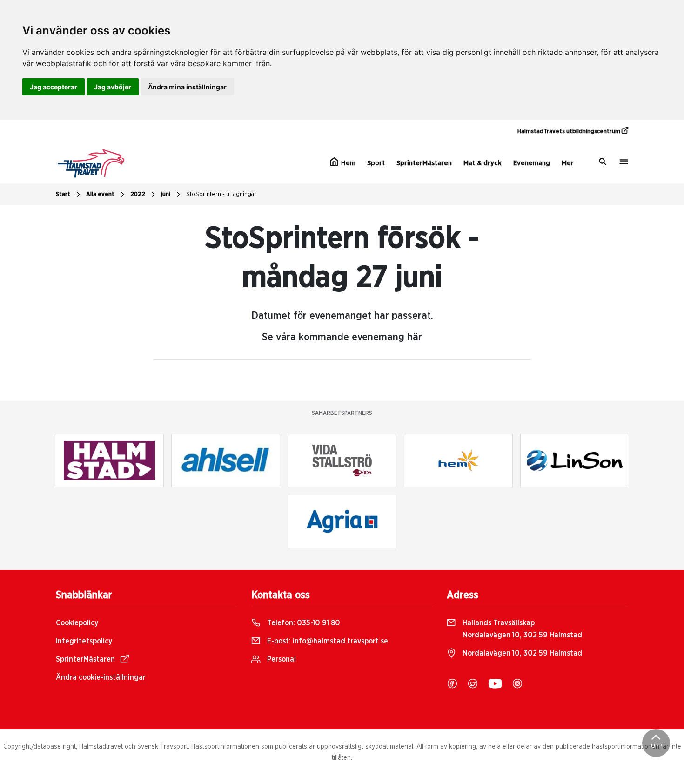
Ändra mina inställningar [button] (187, 87)
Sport (376, 163)
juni (165, 194)
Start (63, 194)
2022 (137, 194)
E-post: (326, 641)
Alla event (100, 194)
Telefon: (302, 623)
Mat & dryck (482, 163)
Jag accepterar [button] (53, 87)
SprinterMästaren (424, 163)
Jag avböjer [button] (112, 87)
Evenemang (531, 163)
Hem (347, 163)
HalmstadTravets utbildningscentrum (569, 131)
